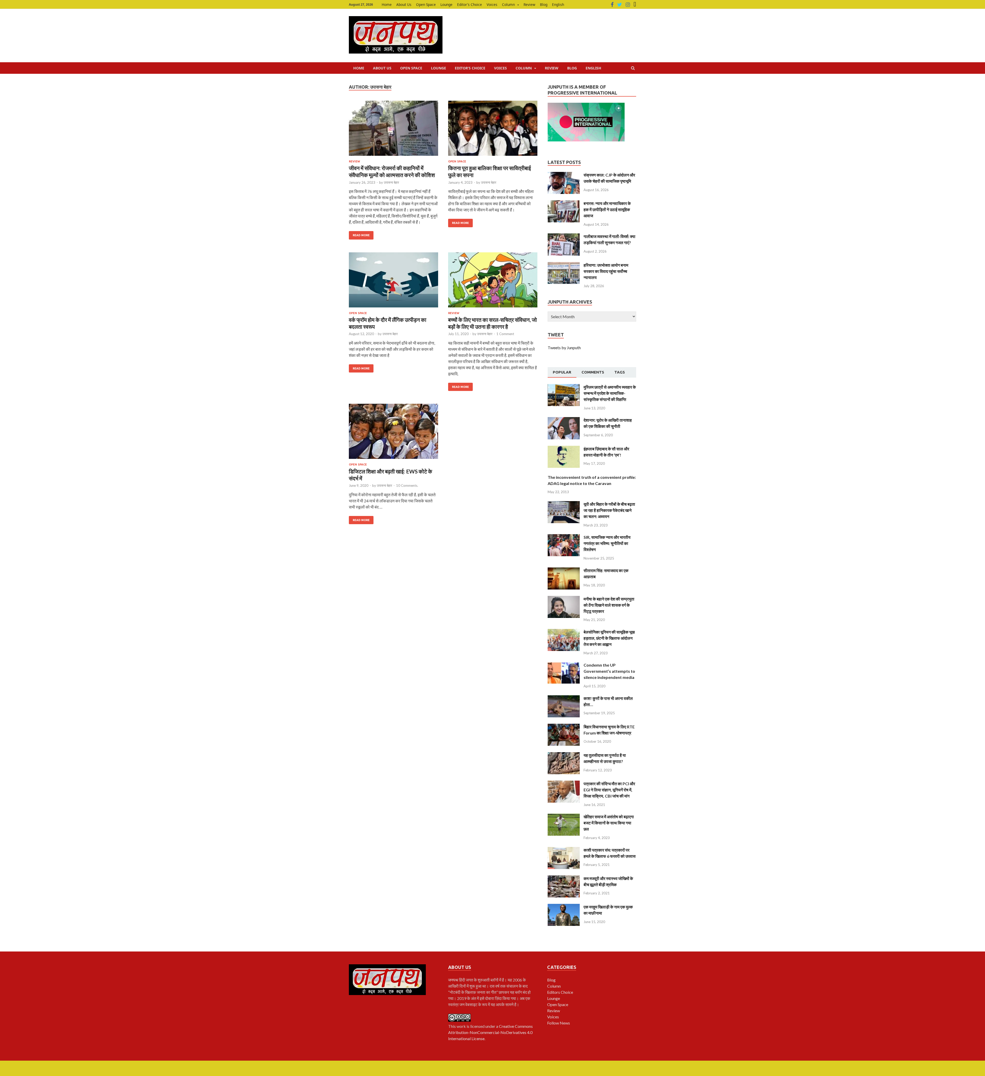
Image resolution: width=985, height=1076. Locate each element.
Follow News (558, 1022)
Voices (492, 4)
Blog (543, 4)
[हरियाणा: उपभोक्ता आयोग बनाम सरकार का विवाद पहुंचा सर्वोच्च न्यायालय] (564, 265)
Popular (562, 372)
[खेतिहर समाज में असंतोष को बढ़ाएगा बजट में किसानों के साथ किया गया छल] (564, 816)
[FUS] (634, 4)
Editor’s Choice (469, 4)
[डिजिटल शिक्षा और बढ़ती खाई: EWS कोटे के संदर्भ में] (393, 433)
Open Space (426, 4)
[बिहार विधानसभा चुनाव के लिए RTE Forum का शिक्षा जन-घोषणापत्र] (564, 726)
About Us (403, 4)
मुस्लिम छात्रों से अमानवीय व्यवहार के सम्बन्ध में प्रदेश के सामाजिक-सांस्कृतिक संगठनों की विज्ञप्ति (610, 393)
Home (387, 4)
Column (508, 4)
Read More (361, 235)
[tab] (562, 372)
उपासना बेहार (391, 182)
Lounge (446, 4)
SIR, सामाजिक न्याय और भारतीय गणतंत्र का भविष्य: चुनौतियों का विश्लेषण (607, 543)
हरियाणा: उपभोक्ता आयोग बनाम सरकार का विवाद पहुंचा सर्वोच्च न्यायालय (606, 271)
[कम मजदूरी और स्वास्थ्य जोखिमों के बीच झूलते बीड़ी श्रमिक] (564, 878)
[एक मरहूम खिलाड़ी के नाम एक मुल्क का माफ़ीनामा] (564, 906)
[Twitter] (619, 4)
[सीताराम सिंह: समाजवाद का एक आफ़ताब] (564, 570)
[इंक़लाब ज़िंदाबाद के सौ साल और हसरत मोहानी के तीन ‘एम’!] (564, 448)
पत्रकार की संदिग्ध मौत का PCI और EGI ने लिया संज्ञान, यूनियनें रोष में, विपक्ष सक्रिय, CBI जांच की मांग (609, 789)
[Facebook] (612, 4)
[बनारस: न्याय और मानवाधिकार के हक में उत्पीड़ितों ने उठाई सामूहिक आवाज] (564, 203)
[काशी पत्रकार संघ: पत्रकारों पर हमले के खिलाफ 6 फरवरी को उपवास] (564, 849)
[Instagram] (627, 4)
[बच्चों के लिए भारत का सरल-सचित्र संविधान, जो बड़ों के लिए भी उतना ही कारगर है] (492, 282)
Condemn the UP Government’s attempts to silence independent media (609, 671)
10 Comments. (407, 485)
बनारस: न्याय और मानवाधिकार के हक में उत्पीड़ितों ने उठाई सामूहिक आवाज (607, 209)
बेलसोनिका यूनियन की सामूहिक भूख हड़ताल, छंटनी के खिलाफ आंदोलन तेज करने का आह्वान (609, 638)
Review (529, 4)
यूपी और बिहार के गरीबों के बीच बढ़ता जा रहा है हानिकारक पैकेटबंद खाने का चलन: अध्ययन (609, 510)
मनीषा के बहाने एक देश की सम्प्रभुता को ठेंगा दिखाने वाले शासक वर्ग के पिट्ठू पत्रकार (609, 605)
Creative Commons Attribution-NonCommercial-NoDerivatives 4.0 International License (490, 1032)
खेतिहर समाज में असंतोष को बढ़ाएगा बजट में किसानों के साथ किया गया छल (609, 822)
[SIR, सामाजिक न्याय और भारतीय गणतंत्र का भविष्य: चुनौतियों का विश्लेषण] (564, 537)
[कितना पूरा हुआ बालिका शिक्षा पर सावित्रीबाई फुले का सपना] (492, 130)
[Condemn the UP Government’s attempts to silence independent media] (564, 665)
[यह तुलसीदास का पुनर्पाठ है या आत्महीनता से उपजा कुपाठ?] (564, 755)
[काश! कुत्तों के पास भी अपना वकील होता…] (564, 698)
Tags (619, 372)
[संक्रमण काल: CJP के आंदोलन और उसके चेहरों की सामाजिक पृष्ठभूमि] (564, 174)
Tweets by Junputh (564, 347)
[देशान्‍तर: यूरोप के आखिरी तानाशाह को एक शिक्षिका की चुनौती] (564, 420)
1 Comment (505, 334)
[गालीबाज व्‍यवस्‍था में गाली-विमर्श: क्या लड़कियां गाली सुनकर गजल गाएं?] (564, 236)
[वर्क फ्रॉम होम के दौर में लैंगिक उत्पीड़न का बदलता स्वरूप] (393, 282)
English (558, 4)
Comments (593, 372)
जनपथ (453, 979)
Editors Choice (560, 992)
